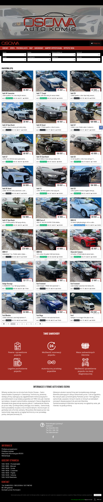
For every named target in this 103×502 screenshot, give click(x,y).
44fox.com (99, 499)
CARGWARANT (38, 48)
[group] (51, 20)
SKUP (31, 48)
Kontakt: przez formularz (11, 490)
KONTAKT (5, 48)
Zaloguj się (96, 43)
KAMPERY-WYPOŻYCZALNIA (53, 48)
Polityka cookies (8, 451)
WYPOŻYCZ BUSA (69, 48)
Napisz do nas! (81, 499)
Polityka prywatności (9, 449)
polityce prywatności (87, 495)
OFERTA (12, 48)
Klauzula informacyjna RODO (12, 453)
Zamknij (97, 495)
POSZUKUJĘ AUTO (21, 48)
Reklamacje (6, 456)
